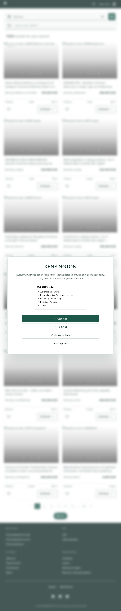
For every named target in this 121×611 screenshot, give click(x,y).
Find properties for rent (18, 539)
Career (66, 563)
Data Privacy (66, 586)
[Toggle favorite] (8, 109)
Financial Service (15, 544)
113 (83, 506)
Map (62, 515)
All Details (45, 109)
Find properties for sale (18, 534)
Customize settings (60, 335)
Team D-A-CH (13, 563)
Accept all (62, 318)
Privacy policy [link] (60, 343)
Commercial (12, 567)
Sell (64, 534)
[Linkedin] (67, 597)
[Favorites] (94, 4)
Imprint (52, 586)
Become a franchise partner (77, 572)
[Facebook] (60, 597)
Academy (67, 558)
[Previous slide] (22, 73)
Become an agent (72, 567)
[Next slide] (40, 73)
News (9, 572)
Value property (70, 539)
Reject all (62, 326)
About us (10, 558)
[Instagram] (53, 597)
